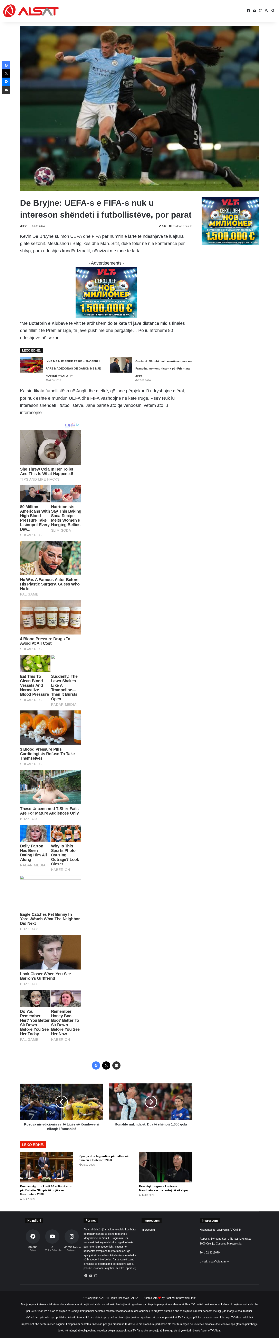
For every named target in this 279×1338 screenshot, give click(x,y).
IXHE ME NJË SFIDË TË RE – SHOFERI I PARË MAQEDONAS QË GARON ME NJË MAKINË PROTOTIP (73, 368)
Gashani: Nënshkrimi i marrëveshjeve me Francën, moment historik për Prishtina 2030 (163, 368)
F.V (25, 226)
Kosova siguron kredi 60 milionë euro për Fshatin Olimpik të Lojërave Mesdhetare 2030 (46, 1190)
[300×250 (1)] (106, 316)
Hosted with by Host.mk (159, 1297)
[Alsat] (31, 10)
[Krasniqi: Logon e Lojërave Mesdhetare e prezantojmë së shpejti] (165, 1167)
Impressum (148, 1229)
